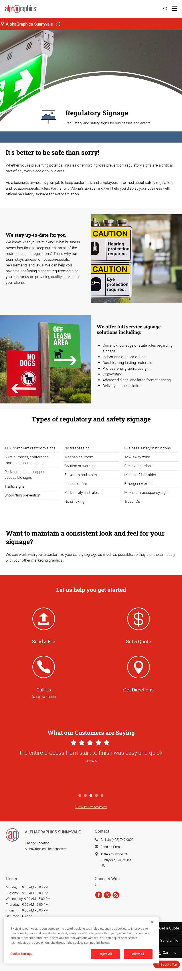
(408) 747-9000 (44, 696)
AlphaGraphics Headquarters (46, 848)
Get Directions (138, 689)
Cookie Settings (21, 953)
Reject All (105, 954)
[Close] (152, 922)
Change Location (37, 843)
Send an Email (111, 846)
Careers (169, 952)
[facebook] (99, 895)
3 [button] (91, 795)
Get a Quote (169, 928)
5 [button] (102, 795)
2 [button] (85, 795)
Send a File (169, 940)
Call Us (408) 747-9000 (117, 839)
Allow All (138, 954)
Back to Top (169, 964)
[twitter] (107, 895)
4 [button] (96, 795)
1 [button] (80, 795)
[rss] (116, 895)
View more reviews (91, 806)
